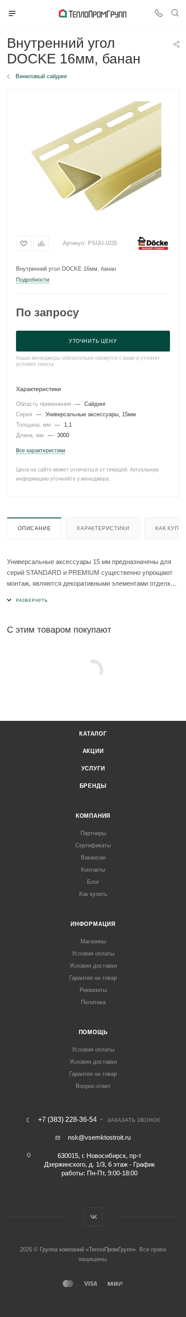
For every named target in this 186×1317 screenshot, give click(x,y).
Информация (93, 924)
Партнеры (93, 833)
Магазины (93, 941)
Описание (34, 528)
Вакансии (93, 857)
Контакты (93, 869)
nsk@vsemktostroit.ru (99, 1137)
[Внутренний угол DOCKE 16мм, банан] (93, 159)
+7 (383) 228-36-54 (67, 1119)
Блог (93, 882)
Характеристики (103, 528)
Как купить (93, 894)
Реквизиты (93, 990)
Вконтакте (93, 1217)
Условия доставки (93, 965)
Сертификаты (93, 845)
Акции (93, 751)
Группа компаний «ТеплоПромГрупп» (88, 1249)
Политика (93, 1002)
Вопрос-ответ (93, 1086)
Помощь (93, 1032)
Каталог (93, 733)
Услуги (93, 768)
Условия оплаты (93, 953)
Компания (93, 816)
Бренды (93, 786)
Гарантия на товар (93, 978)
